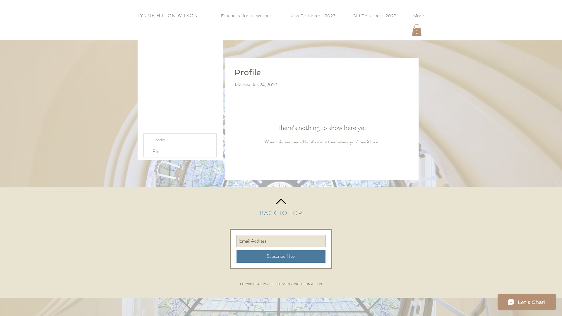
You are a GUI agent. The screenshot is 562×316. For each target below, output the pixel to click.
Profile (159, 139)
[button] (417, 30)
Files (157, 151)
